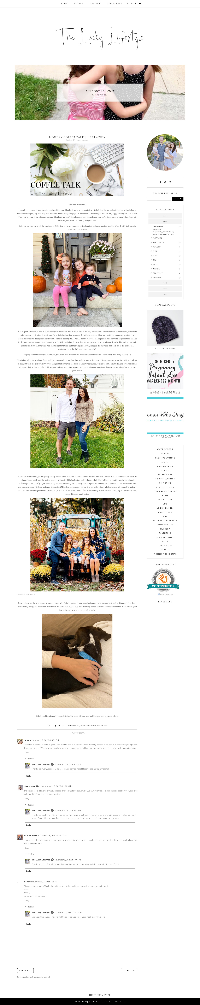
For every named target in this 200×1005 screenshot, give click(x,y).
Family (165, 471)
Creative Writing (165, 458)
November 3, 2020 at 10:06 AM (58, 786)
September (158, 242)
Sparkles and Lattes (34, 786)
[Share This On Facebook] (54, 726)
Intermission (157, 229)
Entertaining (165, 466)
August (156, 247)
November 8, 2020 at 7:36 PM (44, 881)
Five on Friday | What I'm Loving (163, 232)
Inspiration (165, 500)
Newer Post (25, 970)
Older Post (129, 970)
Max (165, 516)
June (155, 255)
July (155, 251)
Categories (113, 3)
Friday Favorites (165, 479)
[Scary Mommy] (165, 594)
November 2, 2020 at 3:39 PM (46, 740)
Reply (26, 752)
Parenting (165, 533)
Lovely (27, 881)
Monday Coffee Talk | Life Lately (163, 234)
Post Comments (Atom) (39, 977)
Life (77, 726)
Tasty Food (165, 546)
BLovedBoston (31, 835)
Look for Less (165, 508)
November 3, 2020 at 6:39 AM (67, 764)
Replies (30, 758)
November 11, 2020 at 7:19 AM (68, 912)
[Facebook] (128, 4)
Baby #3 (165, 454)
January (157, 277)
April (156, 264)
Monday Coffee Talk (88, 726)
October (157, 238)
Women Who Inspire (165, 554)
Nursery (165, 529)
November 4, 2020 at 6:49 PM (67, 810)
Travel (165, 550)
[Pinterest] (136, 4)
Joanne (28, 740)
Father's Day (165, 475)
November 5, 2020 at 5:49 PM (67, 859)
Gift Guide (165, 483)
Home (64, 3)
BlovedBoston (36, 843)
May (155, 260)
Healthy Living (165, 487)
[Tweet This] (58, 726)
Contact (95, 3)
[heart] (140, 4)
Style (165, 541)
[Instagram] (132, 4)
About (78, 3)
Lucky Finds (165, 512)
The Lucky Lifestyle (41, 764)
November (158, 226)
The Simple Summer (100, 91)
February (158, 273)
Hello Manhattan (117, 1002)
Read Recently (165, 537)
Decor (165, 462)
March (156, 269)
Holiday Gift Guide (165, 491)
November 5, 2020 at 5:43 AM (53, 835)
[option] (100, 92)
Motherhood (101, 726)
